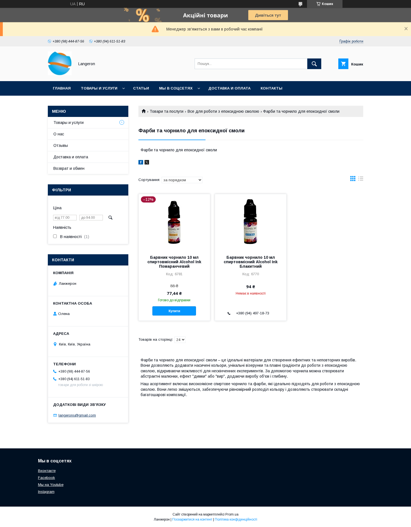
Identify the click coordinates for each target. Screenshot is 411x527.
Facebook (46, 478)
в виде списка (360, 180)
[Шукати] (314, 63)
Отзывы (60, 145)
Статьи (141, 88)
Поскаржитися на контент (192, 519)
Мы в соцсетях (176, 88)
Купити (174, 311)
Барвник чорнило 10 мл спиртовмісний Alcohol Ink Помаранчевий (174, 262)
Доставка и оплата (229, 88)
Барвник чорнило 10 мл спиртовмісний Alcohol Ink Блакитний (251, 262)
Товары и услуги (99, 88)
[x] (147, 163)
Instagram (46, 492)
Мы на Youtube (50, 485)
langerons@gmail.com (77, 415)
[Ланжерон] (60, 74)
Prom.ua (231, 514)
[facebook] (140, 163)
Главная (62, 88)
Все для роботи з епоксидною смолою (223, 111)
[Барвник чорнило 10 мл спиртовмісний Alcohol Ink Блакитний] (250, 222)
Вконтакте (47, 471)
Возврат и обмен (68, 168)
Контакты (271, 88)
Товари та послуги (166, 111)
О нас (58, 134)
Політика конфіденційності (236, 519)
